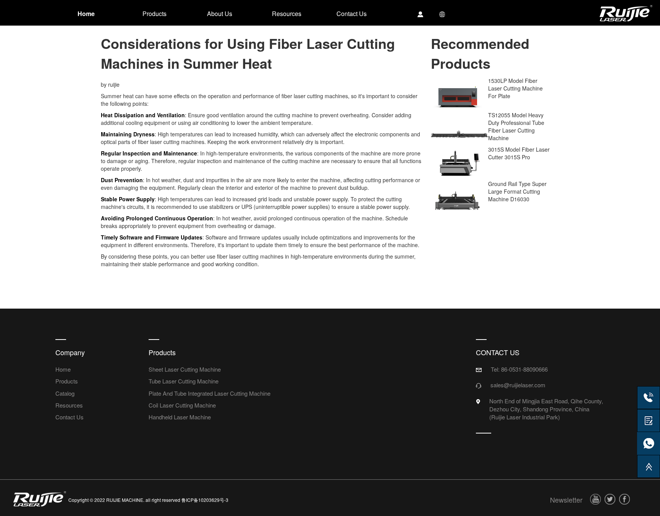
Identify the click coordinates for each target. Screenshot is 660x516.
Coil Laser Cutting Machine (182, 405)
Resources (69, 405)
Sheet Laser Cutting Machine (185, 369)
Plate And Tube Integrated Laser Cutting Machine (209, 393)
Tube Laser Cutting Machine (183, 381)
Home (63, 369)
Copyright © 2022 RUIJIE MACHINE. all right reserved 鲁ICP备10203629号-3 (148, 500)
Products (66, 381)
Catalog (64, 393)
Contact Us (69, 417)
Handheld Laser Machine (180, 417)
